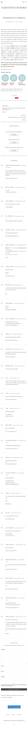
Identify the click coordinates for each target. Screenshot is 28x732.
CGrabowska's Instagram (10, 482)
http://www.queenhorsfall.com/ (11, 550)
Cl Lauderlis (9, 216)
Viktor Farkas (9, 69)
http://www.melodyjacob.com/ (11, 192)
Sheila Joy (8, 334)
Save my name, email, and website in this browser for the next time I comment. (13, 685)
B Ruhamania (9, 303)
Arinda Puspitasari (11, 598)
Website (3, 676)
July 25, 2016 (19, 21)
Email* (2, 671)
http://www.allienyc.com (10, 535)
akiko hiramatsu (10, 245)
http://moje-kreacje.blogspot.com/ (12, 448)
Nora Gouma (9, 578)
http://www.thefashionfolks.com (11, 569)
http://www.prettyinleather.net (11, 399)
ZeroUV (8, 64)
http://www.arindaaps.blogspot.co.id (12, 607)
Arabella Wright (10, 230)
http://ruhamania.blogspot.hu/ (11, 309)
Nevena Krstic (9, 366)
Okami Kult (24, 33)
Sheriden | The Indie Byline (13, 165)
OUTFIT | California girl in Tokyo (14, 147)
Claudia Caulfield (11, 473)
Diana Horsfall (10, 544)
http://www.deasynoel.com (10, 356)
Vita (7, 378)
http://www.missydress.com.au (11, 431)
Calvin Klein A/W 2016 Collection (17, 117)
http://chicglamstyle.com (10, 519)
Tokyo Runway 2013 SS (14, 139)
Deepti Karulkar (10, 616)
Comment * (3, 649)
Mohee (13, 66)
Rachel (8, 512)
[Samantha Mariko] (14, 7)
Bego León (8, 285)
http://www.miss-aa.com (10, 276)
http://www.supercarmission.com (12, 589)
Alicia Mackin (9, 528)
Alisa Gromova (10, 201)
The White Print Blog (9, 481)
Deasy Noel (9, 349)
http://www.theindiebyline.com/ (11, 178)
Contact (19, 714)
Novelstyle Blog (8, 503)
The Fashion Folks (11, 559)
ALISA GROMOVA (9, 207)
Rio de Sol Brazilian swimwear (14, 131)
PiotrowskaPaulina (11, 440)
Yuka (7, 393)
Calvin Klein (20, 62)
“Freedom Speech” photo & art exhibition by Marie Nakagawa (13, 108)
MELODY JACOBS (10, 187)
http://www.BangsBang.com (13, 325)
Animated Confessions (10, 416)
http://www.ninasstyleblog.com (11, 464)
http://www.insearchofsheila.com (12, 340)
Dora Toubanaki (10, 318)
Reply (10, 167)
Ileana (7, 493)
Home (7, 714)
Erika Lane (8, 425)
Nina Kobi (8, 457)
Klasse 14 (15, 64)
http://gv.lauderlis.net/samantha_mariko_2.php (14, 220)
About (13, 714)
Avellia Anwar (10, 266)
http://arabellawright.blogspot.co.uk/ (12, 236)
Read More (14, 134)
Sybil (7, 408)
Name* (2, 666)
